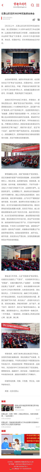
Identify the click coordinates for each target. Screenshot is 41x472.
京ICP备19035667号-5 (20, 466)
